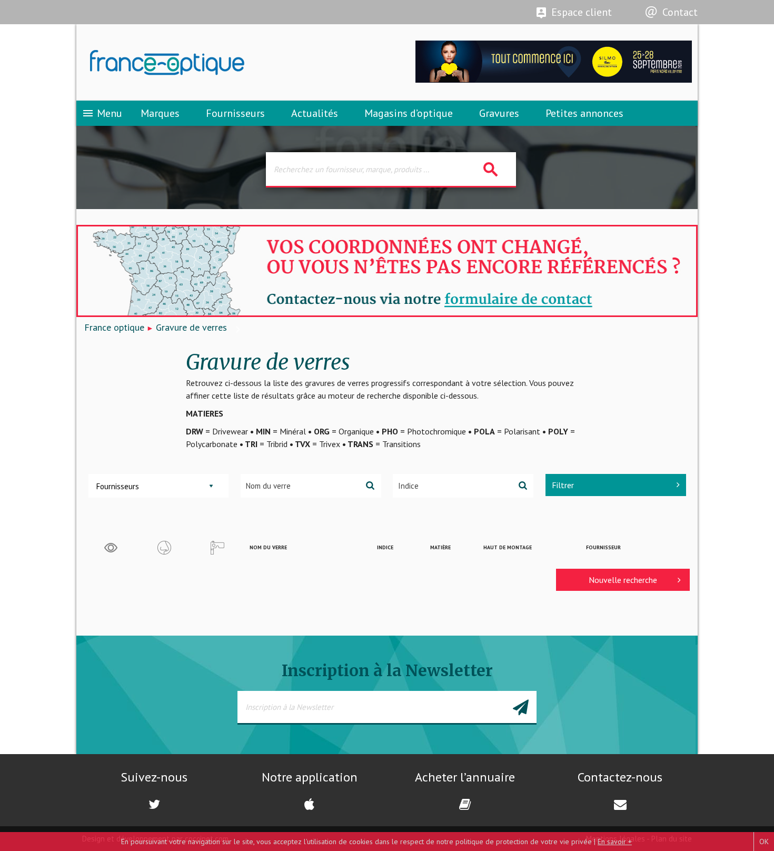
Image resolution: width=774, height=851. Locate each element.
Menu (102, 113)
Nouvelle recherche (623, 580)
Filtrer (563, 485)
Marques (160, 113)
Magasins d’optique (408, 113)
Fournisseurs (235, 113)
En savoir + (615, 841)
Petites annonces (584, 113)
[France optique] (231, 62)
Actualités (314, 113)
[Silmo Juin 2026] (553, 79)
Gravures (499, 113)
